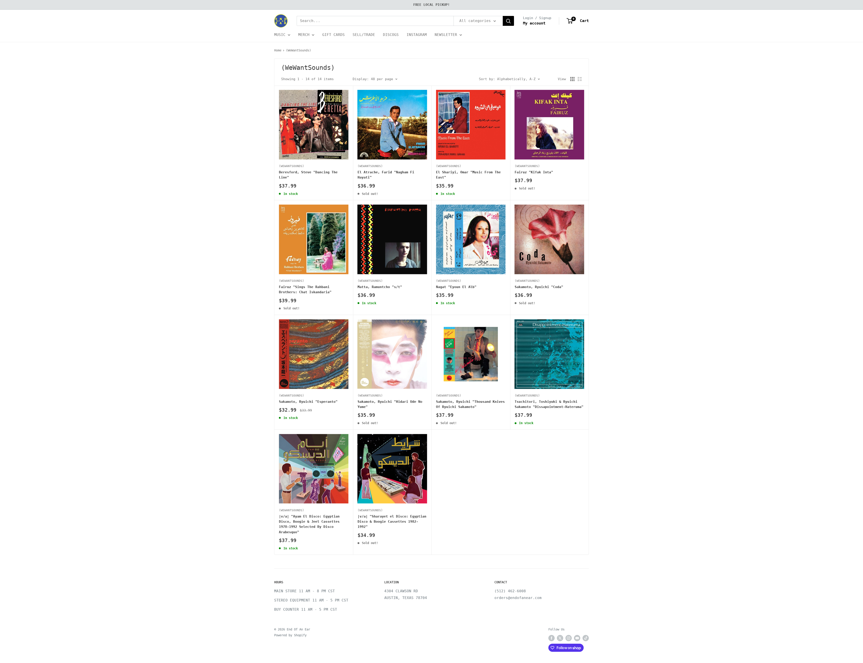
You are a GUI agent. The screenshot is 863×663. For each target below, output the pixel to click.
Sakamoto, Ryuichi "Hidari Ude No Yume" (390, 404)
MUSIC (279, 35)
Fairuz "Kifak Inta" (534, 172)
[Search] (508, 21)
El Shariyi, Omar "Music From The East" (468, 174)
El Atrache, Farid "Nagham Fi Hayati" (386, 174)
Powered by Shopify (290, 635)
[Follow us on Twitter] (560, 638)
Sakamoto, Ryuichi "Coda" (539, 287)
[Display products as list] (580, 79)
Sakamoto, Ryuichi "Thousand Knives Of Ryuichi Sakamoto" (470, 404)
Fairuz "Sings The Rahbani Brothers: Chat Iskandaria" (305, 289)
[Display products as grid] (572, 79)
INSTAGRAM (417, 35)
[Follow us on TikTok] (586, 638)
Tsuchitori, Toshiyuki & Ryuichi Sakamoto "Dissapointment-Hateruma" (549, 404)
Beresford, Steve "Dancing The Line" (308, 174)
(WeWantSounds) (298, 50)
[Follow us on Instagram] (568, 638)
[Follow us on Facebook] (551, 638)
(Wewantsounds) (370, 166)
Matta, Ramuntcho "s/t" (380, 287)
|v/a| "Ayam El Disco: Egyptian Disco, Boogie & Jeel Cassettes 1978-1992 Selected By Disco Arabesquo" (309, 524)
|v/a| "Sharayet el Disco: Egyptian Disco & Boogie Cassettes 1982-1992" (392, 521)
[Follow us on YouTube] (577, 638)
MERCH (303, 35)
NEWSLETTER (446, 35)
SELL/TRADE (364, 35)
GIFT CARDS (333, 35)
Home (277, 50)
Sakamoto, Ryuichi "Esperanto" (308, 402)
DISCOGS (391, 35)
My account (534, 23)
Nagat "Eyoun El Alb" (456, 287)
